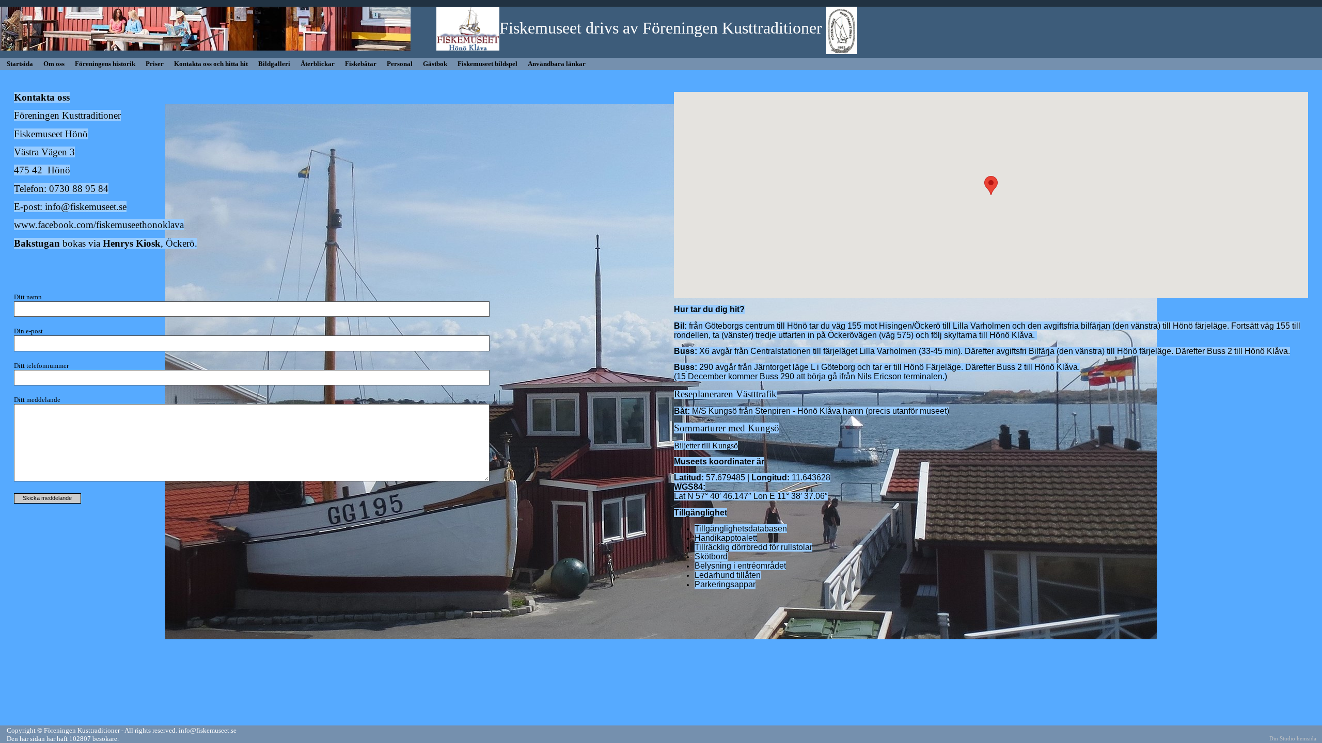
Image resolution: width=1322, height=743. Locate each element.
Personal (400, 64)
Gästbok (435, 64)
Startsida (20, 64)
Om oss (54, 64)
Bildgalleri (274, 64)
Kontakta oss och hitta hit (211, 64)
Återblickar (318, 64)
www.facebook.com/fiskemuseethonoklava (99, 224)
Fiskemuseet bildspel (487, 64)
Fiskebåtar (360, 64)
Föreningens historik (105, 64)
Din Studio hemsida (1292, 738)
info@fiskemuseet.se (86, 206)
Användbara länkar (557, 64)
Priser (155, 64)
